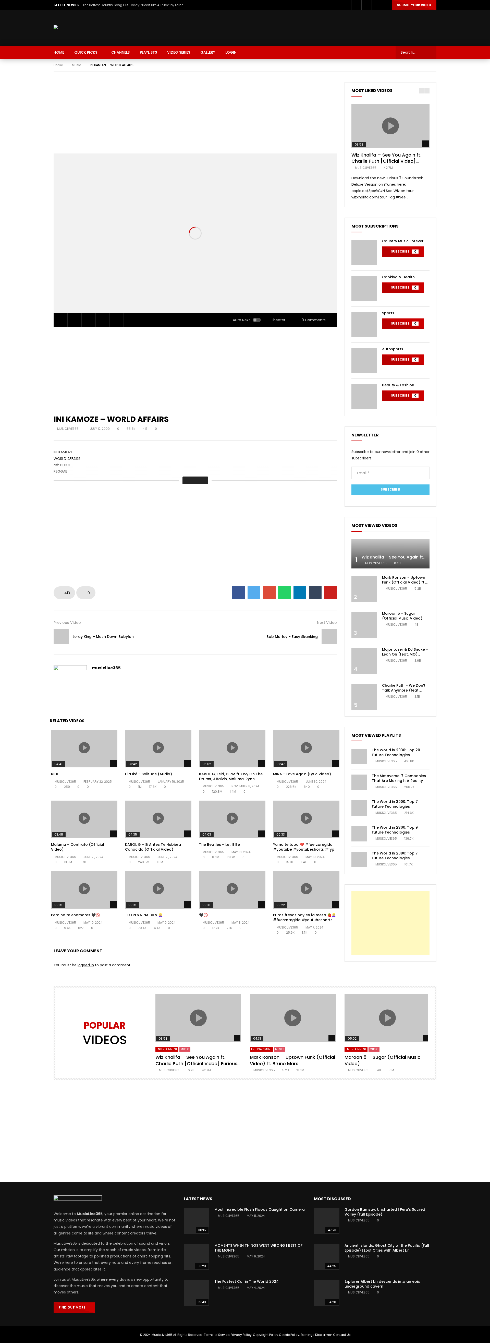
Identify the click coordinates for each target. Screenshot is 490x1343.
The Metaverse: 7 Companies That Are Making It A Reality (399, 778)
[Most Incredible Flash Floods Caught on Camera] (196, 1221)
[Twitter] (346, 5)
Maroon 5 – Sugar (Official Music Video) (402, 616)
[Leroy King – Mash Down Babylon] (61, 636)
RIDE (55, 774)
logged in (86, 965)
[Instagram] (356, 5)
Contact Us (342, 1335)
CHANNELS (120, 52)
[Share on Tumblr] (315, 592)
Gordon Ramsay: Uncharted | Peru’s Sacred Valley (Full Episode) (385, 1212)
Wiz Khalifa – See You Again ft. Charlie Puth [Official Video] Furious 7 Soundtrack (386, 161)
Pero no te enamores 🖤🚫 (75, 915)
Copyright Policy (265, 1335)
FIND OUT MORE (73, 1307)
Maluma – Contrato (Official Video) (77, 847)
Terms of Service (216, 1335)
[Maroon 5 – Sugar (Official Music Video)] (364, 625)
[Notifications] (377, 5)
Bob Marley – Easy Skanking (292, 636)
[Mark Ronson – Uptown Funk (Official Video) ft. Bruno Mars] (364, 589)
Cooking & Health (398, 277)
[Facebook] (336, 5)
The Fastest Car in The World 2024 (246, 1281)
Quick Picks (85, 52)
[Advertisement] (343, 27)
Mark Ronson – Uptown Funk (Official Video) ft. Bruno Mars (403, 582)
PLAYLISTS (148, 52)
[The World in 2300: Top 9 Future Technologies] (359, 833)
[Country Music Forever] (364, 252)
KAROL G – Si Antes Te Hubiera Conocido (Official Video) (153, 847)
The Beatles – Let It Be (219, 844)
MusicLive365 (162, 1335)
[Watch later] (366, 5)
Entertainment (167, 1049)
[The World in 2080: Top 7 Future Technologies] (359, 859)
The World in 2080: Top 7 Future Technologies (395, 856)
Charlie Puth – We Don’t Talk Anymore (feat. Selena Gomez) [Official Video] (404, 693)
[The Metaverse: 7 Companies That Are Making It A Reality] (359, 782)
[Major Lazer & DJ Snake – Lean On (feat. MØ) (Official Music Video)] (364, 661)
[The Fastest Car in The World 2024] (196, 1293)
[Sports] (364, 324)
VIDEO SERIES (178, 52)
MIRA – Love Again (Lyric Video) (302, 774)
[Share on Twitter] (254, 592)
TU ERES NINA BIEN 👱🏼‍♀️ (144, 915)
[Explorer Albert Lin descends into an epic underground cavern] (326, 1293)
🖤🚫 (203, 915)
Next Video (327, 622)
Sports (388, 313)
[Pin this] (330, 592)
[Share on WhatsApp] (284, 592)
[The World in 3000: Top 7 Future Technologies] (359, 808)
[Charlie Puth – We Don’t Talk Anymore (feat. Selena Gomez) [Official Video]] (364, 697)
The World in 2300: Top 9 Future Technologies (395, 830)
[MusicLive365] (67, 28)
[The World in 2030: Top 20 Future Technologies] (359, 756)
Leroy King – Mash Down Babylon (103, 636)
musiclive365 (68, 428)
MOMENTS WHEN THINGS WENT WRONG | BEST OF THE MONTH (258, 1248)
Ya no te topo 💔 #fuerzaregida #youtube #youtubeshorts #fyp (303, 847)
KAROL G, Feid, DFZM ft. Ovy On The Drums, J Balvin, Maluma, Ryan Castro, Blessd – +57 (231, 778)
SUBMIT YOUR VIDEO (414, 5)
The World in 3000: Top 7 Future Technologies (395, 804)
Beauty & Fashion (398, 385)
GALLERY (207, 52)
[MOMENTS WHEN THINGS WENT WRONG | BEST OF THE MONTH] (196, 1257)
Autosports (392, 349)
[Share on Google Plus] (269, 592)
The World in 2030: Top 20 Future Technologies (396, 752)
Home (58, 65)
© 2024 (145, 1335)
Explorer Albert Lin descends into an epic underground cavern (382, 1284)
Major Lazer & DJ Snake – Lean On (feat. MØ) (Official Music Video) (405, 654)
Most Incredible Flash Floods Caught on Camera (259, 1209)
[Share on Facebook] (238, 592)
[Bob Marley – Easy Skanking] (329, 636)
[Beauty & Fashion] (364, 396)
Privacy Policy (241, 1335)
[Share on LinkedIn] (299, 592)
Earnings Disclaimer (316, 1335)
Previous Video (67, 622)
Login (231, 52)
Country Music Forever (403, 241)
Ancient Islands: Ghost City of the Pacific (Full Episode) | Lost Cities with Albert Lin (387, 1248)
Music (76, 65)
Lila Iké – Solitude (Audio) (148, 774)
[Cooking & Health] (364, 288)
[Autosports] (364, 360)
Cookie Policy (289, 1335)
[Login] (387, 5)
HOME (59, 52)
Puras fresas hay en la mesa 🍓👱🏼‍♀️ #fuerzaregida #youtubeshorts (304, 917)
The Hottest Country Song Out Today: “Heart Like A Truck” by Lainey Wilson (134, 5)
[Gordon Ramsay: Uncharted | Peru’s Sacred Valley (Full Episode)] (326, 1221)
